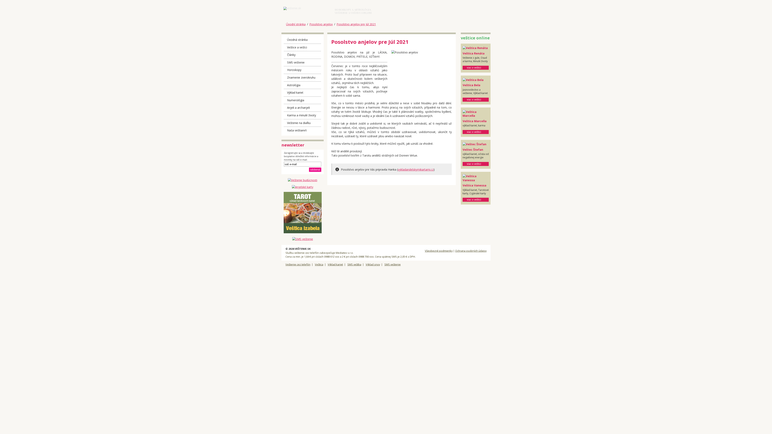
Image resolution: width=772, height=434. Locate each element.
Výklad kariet (295, 92)
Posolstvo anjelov (321, 24)
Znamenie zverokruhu (301, 77)
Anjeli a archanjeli (298, 108)
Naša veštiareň (297, 130)
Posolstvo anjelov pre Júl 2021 (356, 24)
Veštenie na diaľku (299, 123)
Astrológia (293, 85)
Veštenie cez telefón (297, 264)
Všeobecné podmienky (439, 251)
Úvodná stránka (297, 40)
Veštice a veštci (297, 47)
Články (291, 55)
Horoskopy (294, 70)
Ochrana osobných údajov (471, 251)
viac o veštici (474, 67)
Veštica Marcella (475, 121)
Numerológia (295, 100)
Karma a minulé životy (301, 115)
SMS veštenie (296, 62)
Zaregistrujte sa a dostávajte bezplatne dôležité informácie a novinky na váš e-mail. (301, 156)
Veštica (319, 264)
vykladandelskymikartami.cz (416, 169)
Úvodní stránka (296, 24)
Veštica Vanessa (474, 185)
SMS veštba (354, 264)
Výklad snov (373, 264)
